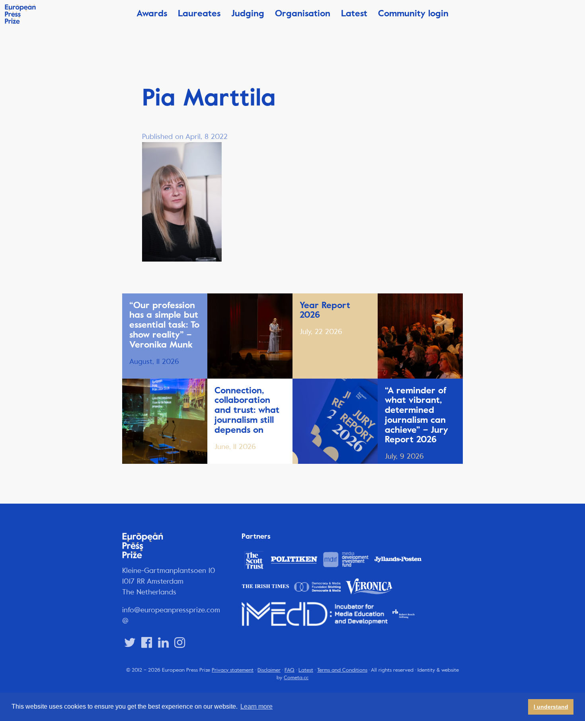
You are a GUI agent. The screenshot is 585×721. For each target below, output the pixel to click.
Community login (413, 13)
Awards (151, 13)
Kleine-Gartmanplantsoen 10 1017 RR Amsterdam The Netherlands (168, 581)
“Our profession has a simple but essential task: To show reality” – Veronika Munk (164, 325)
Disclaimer (269, 670)
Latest (354, 13)
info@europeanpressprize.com (171, 610)
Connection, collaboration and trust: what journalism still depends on (246, 410)
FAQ (289, 670)
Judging (247, 13)
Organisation (302, 13)
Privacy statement (233, 670)
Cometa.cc (296, 677)
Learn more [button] (256, 706)
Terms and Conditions (342, 670)
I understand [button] (551, 706)
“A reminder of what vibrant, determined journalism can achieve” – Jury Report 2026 (416, 415)
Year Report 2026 (325, 310)
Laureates (199, 13)
